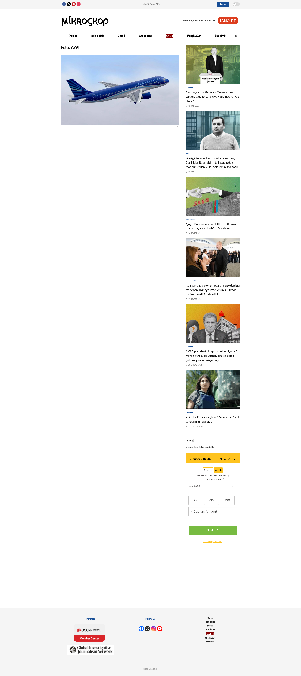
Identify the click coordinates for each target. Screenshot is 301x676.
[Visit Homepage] (85, 20)
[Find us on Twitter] (69, 4)
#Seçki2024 (194, 36)
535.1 (188, 153)
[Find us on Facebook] (64, 4)
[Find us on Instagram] (79, 4)
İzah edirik (97, 36)
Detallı (121, 36)
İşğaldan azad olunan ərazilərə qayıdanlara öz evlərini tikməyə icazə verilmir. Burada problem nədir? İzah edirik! (213, 290)
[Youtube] (159, 628)
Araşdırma (145, 36)
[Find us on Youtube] (74, 4)
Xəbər (73, 36)
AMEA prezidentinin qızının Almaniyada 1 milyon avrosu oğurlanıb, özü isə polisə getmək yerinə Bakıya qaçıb (211, 356)
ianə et (228, 21)
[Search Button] (236, 36)
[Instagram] (153, 628)
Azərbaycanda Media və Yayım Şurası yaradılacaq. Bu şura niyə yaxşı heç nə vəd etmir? (212, 97)
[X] (147, 628)
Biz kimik (220, 36)
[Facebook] (141, 628)
